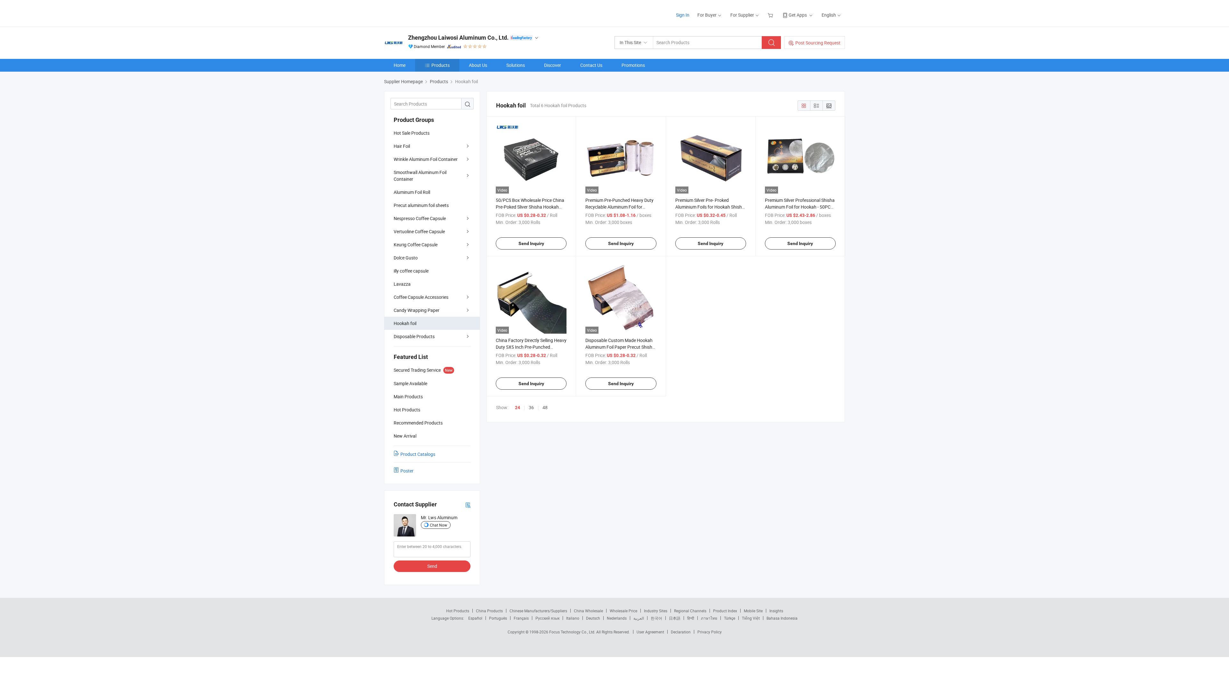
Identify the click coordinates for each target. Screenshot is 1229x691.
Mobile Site (753, 610)
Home (400, 65)
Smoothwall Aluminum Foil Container (420, 175)
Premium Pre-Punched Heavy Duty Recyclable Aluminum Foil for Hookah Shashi (619, 207)
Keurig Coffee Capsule (416, 245)
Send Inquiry (531, 243)
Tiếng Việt (751, 618)
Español (475, 618)
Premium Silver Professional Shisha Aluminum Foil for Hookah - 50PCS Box (800, 207)
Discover (552, 65)
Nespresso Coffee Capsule (420, 218)
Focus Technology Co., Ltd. (572, 631)
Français (521, 618)
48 (545, 407)
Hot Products (457, 610)
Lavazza (402, 284)
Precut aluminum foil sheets (421, 205)
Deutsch (593, 618)
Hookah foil (405, 323)
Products (440, 65)
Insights (776, 610)
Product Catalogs (417, 454)
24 (517, 407)
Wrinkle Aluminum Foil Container (426, 159)
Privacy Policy (709, 631)
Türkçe (729, 618)
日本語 (674, 618)
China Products (489, 610)
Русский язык (547, 618)
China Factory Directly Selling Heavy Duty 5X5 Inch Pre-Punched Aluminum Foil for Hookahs (531, 347)
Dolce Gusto (406, 258)
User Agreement (650, 631)
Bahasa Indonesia (782, 618)
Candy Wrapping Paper (416, 310)
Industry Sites (655, 610)
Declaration (681, 631)
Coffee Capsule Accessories (421, 297)
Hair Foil (402, 146)
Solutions (515, 65)
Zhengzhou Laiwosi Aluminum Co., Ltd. (458, 37)
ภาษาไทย (709, 618)
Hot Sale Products (412, 133)
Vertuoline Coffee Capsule (419, 231)
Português (498, 618)
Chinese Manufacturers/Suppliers (538, 610)
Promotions (633, 65)
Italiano (572, 618)
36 (531, 407)
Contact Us (591, 65)
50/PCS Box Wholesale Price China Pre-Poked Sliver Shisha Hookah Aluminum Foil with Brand (530, 207)
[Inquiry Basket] (771, 15)
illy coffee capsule (411, 271)
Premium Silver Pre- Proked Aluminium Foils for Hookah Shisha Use (709, 207)
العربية (638, 618)
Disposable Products (414, 336)
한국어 (656, 618)
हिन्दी (690, 618)
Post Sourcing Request (817, 43)
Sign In (682, 15)
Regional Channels (690, 610)
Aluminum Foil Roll (412, 192)
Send (432, 566)
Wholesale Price (623, 610)
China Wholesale (588, 610)
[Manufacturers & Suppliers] (425, 12)
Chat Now (438, 525)
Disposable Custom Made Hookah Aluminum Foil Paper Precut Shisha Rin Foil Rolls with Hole (620, 347)
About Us (478, 65)
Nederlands (617, 618)
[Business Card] (467, 504)
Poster (407, 471)
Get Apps (798, 15)
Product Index (725, 610)
